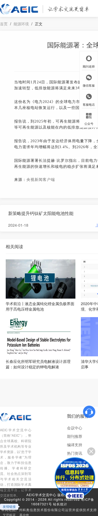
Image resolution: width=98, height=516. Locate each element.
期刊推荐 (74, 436)
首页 (4, 23)
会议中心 (74, 427)
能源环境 (21, 23)
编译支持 (74, 444)
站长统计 (60, 504)
